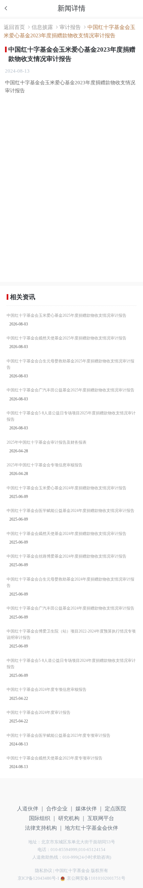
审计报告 (70, 27)
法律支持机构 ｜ (44, 828)
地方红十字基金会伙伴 (91, 828)
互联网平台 (100, 818)
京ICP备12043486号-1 (39, 878)
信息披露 (42, 27)
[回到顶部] (129, 842)
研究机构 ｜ (72, 818)
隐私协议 (43, 870)
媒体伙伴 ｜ (89, 808)
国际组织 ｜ (43, 818)
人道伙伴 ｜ (31, 808)
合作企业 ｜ (60, 808)
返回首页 (14, 27)
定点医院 (115, 808)
